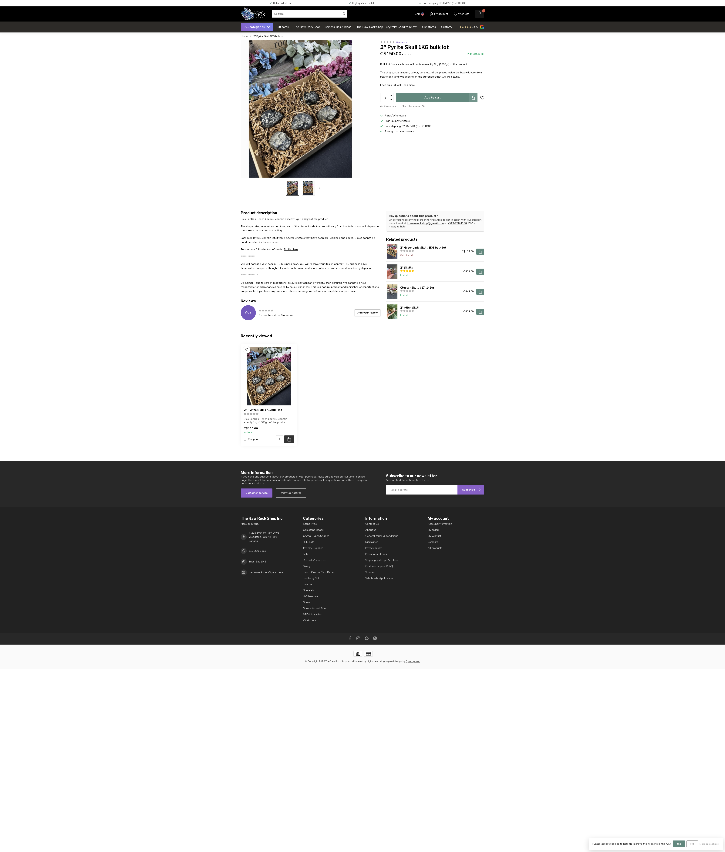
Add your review (367, 312)
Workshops (310, 620)
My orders (434, 530)
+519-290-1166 (457, 223)
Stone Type (310, 524)
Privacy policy (373, 548)
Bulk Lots (308, 542)
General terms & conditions (381, 536)
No (692, 844)
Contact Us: (372, 524)
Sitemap (370, 572)
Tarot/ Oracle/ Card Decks (319, 572)
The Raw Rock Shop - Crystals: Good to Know (387, 27)
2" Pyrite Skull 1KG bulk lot (268, 36)
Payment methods (376, 554)
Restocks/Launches (314, 560)
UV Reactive (310, 596)
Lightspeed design (391, 661)
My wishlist (434, 536)
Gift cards (282, 27)
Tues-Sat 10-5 (257, 561)
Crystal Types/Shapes (316, 536)
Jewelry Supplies (313, 548)
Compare (253, 439)
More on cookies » (709, 843)
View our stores (291, 493)
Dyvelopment (413, 661)
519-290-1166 (257, 551)
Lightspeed (373, 661)
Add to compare (389, 106)
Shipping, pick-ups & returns (382, 560)
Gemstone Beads (313, 530)
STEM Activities (312, 614)
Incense (307, 584)
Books (306, 602)
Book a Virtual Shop (315, 608)
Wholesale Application (379, 578)
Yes (679, 844)
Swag (306, 566)
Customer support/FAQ (379, 566)
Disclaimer (371, 542)
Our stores (429, 27)
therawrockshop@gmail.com (425, 223)
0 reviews (401, 42)
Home (244, 36)
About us (370, 530)
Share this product (412, 106)
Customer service (257, 493)
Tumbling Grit (311, 578)
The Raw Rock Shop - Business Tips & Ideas (322, 27)
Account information (440, 524)
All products (435, 548)
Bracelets (309, 590)
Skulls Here (291, 249)
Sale (306, 554)
